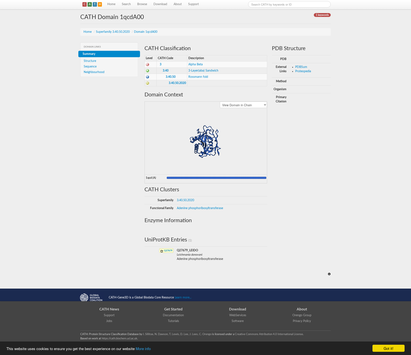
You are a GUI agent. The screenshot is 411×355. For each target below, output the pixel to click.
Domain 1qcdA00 (145, 31)
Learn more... (183, 297)
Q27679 (167, 250)
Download (160, 4)
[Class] (147, 64)
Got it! (388, 348)
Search (126, 4)
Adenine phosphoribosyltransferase (200, 208)
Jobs (109, 321)
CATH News (109, 309)
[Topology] (147, 76)
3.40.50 (171, 76)
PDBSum (301, 67)
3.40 (165, 70)
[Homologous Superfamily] (147, 83)
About (178, 4)
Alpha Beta (195, 64)
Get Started (173, 309)
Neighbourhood (94, 72)
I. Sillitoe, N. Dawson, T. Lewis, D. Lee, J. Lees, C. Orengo (177, 334)
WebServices (237, 315)
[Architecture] (147, 70)
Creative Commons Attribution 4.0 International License (269, 334)
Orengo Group (301, 315)
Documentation (173, 315)
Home (111, 4)
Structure (90, 61)
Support (193, 4)
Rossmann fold (198, 76)
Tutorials (173, 321)
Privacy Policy (302, 321)
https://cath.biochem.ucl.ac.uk (119, 338)
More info (143, 348)
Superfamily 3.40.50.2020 (113, 31)
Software (238, 321)
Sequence (90, 66)
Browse (142, 4)
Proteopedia (303, 71)
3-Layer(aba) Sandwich (203, 70)
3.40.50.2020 (177, 83)
